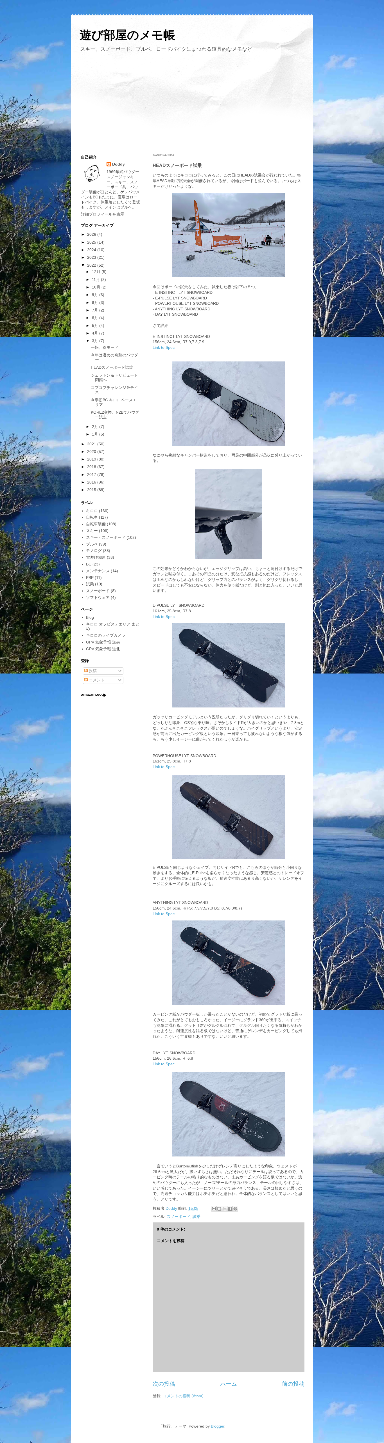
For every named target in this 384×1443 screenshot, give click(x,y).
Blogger (217, 1426)
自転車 (92, 517)
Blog (90, 617)
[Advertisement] (192, 102)
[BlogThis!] (219, 1208)
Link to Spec (164, 347)
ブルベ (92, 544)
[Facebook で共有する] (230, 1208)
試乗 (196, 1216)
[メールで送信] (214, 1208)
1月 (95, 434)
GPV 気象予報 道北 (103, 649)
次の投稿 (164, 1384)
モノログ (94, 550)
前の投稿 (293, 1384)
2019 (92, 459)
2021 (92, 444)
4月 (95, 333)
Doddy (118, 164)
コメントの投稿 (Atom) (183, 1396)
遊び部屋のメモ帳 (127, 35)
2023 (92, 257)
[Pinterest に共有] (235, 1208)
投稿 (92, 670)
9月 (95, 294)
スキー (92, 530)
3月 (95, 340)
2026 (92, 234)
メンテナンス (98, 571)
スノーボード (178, 1216)
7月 (95, 310)
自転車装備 (96, 524)
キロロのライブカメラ (105, 635)
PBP (90, 577)
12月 (96, 271)
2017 (92, 474)
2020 (92, 451)
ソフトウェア (98, 597)
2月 (95, 426)
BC (88, 564)
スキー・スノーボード (105, 537)
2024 (92, 250)
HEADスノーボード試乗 (112, 367)
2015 (92, 489)
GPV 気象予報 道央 (103, 642)
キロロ (92, 511)
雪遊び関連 (96, 557)
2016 (92, 482)
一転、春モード (104, 347)
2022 (92, 265)
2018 (92, 466)
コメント (96, 680)
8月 (95, 302)
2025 (92, 242)
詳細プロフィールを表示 (102, 214)
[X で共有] (224, 1208)
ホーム (228, 1384)
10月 (96, 287)
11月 (96, 279)
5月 (95, 325)
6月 (95, 317)
